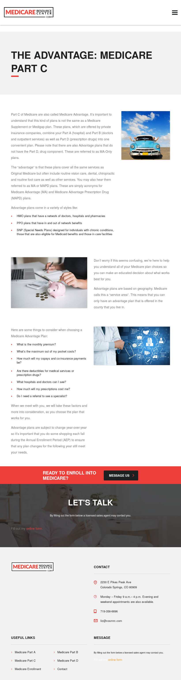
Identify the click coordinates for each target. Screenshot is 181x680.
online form (34, 528)
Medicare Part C (25, 661)
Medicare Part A (25, 652)
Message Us (119, 475)
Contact (62, 669)
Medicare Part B (67, 652)
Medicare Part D (67, 661)
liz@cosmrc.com (111, 621)
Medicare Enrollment (28, 669)
